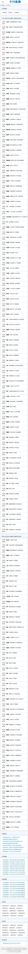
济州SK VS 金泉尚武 (14, 314)
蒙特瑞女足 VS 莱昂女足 (16, 129)
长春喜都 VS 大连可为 (14, 222)
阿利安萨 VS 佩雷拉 (14, 73)
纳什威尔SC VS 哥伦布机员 (16, 786)
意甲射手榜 (12, 927)
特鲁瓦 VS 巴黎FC (13, 678)
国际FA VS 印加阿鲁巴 (15, 83)
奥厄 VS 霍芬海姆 (14, 416)
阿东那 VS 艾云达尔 (14, 155)
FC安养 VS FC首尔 (14, 293)
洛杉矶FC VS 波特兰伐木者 (16, 811)
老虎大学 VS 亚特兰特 (15, 98)
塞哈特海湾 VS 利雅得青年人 (16, 642)
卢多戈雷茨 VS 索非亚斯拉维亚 (16, 545)
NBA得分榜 (13, 935)
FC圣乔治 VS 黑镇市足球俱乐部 (17, 227)
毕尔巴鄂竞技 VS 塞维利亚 (15, 514)
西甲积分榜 (20, 905)
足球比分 (10, 12)
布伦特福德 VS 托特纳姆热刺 (15, 591)
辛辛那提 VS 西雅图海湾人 (16, 755)
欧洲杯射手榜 (13, 932)
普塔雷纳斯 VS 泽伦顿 (15, 93)
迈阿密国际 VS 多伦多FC (15, 760)
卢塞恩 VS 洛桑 (13, 540)
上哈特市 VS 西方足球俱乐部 (17, 78)
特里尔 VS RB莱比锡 (14, 555)
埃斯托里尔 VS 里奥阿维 (14, 617)
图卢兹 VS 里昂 (12, 658)
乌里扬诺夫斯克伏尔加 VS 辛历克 (16, 391)
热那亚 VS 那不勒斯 (13, 673)
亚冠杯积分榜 (12, 910)
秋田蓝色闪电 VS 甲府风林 (16, 237)
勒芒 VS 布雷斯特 (13, 652)
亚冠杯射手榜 (12, 930)
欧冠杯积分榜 (5, 913)
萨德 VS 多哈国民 (15, 596)
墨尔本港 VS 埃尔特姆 (15, 134)
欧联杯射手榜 (21, 930)
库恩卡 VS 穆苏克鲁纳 (15, 52)
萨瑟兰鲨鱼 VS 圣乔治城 (15, 175)
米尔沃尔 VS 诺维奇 (13, 350)
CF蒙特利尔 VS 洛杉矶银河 (16, 734)
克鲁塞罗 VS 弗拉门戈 (15, 765)
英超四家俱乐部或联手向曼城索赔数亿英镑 (12, 849)
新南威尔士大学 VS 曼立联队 (16, 196)
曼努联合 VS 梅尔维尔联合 (17, 124)
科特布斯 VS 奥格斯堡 (15, 329)
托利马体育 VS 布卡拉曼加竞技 (17, 709)
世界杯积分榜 (5, 905)
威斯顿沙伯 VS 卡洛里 (16, 68)
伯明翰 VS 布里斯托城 (14, 339)
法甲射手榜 (19, 927)
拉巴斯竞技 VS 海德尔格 (15, 119)
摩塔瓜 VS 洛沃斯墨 (14, 88)
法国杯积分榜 (5, 915)
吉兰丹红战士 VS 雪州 (15, 396)
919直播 (2, 5)
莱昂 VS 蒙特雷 (13, 104)
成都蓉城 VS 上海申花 (14, 360)
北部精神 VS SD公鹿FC (15, 201)
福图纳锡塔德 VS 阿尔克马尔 (15, 504)
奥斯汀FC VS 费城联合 (15, 776)
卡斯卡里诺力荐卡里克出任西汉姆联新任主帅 (13, 841)
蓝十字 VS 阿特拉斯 (14, 827)
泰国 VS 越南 (13, 406)
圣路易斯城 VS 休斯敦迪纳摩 (16, 770)
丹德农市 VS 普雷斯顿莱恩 (16, 186)
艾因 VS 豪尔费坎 (15, 601)
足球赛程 (17, 12)
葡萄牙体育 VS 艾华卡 (14, 688)
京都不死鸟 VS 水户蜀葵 (15, 257)
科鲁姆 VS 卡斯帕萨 (13, 560)
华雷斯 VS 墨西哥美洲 (15, 114)
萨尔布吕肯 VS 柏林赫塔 (15, 432)
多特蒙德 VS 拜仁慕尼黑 (15, 647)
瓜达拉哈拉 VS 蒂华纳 (15, 729)
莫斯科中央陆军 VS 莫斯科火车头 (16, 627)
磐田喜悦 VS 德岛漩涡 (15, 283)
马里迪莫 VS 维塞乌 (13, 498)
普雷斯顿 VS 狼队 (13, 473)
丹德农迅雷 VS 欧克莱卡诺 (16, 191)
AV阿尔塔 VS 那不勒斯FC (14, 816)
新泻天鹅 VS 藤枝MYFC (15, 278)
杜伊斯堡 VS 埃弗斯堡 (15, 422)
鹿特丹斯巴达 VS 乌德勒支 (15, 606)
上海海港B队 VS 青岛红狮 (15, 206)
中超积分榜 (4, 910)
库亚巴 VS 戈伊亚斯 (14, 719)
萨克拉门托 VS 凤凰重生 (15, 822)
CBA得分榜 (20, 935)
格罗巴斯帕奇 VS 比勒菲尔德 (16, 550)
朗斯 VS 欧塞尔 (12, 524)
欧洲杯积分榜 (13, 913)
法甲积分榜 (19, 908)
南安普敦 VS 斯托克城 (14, 442)
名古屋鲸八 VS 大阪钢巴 (15, 263)
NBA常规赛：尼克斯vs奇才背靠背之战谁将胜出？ (14, 847)
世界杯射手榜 (5, 925)
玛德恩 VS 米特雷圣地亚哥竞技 (16, 27)
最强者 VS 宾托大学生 (15, 37)
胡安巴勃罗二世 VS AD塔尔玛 (16, 699)
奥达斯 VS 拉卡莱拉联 (15, 63)
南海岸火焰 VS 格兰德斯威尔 (17, 160)
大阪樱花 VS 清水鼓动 (15, 273)
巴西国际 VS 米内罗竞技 (15, 714)
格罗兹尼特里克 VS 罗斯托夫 (15, 509)
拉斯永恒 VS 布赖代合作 (15, 570)
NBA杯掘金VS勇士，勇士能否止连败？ (11, 837)
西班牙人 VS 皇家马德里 (14, 693)
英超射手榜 (13, 925)
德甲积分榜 (4, 908)
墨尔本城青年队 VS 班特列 (16, 145)
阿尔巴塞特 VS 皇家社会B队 (15, 622)
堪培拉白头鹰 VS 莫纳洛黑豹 (16, 139)
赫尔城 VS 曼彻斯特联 (14, 355)
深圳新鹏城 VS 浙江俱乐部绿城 (16, 365)
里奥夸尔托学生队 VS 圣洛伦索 (16, 47)
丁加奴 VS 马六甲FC (14, 386)
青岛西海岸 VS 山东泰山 (14, 375)
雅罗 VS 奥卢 (12, 488)
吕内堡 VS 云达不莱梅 (15, 411)
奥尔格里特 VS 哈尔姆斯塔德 (16, 401)
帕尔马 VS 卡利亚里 (13, 668)
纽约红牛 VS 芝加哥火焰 (15, 750)
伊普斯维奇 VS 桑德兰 (14, 437)
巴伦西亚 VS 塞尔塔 (13, 632)
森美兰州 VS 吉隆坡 (14, 232)
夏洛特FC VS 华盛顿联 (15, 740)
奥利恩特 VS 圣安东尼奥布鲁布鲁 (17, 57)
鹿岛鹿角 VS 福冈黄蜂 (15, 242)
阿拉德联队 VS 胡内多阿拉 (15, 529)
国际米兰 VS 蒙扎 (13, 586)
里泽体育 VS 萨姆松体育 (14, 565)
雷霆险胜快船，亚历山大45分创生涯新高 (12, 851)
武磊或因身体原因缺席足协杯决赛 (10, 843)
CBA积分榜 (20, 915)
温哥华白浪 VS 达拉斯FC (15, 796)
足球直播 (8, 5)
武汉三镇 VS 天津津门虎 (14, 324)
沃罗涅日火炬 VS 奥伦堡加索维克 (16, 380)
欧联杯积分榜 (21, 910)
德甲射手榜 (4, 927)
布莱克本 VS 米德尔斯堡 (14, 463)
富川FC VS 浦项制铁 (14, 304)
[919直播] (15, 2)
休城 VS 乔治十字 (14, 165)
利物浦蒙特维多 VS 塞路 (15, 21)
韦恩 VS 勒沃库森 (14, 334)
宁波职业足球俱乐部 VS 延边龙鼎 (16, 319)
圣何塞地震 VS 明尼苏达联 (16, 801)
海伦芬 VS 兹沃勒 (13, 683)
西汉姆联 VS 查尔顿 (13, 478)
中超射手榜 (4, 930)
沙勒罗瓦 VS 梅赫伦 (13, 575)
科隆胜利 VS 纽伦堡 (14, 427)
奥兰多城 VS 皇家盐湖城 (15, 745)
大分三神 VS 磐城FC (14, 268)
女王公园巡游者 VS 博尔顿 (15, 457)
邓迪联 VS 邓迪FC (13, 611)
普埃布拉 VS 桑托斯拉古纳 (16, 791)
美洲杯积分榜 (22, 913)
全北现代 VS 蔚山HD (14, 298)
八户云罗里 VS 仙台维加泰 (16, 211)
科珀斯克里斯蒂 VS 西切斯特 (15, 781)
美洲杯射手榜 (22, 932)
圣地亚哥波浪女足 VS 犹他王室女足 (18, 109)
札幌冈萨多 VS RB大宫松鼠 (16, 170)
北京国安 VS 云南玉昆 (14, 370)
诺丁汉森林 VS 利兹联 (14, 483)
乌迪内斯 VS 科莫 (13, 581)
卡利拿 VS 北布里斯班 (16, 180)
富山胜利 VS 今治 (14, 252)
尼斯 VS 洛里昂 (12, 663)
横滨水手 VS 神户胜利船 (15, 309)
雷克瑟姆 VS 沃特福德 (14, 493)
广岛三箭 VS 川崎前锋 (15, 288)
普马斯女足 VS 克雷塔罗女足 (17, 42)
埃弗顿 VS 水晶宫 (13, 452)
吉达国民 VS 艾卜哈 (14, 637)
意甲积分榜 (12, 908)
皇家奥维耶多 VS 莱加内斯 (15, 519)
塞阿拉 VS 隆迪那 (14, 704)
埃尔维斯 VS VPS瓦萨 (14, 447)
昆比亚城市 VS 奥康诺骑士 (16, 150)
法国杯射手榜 (5, 935)
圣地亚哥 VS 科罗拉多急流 (16, 806)
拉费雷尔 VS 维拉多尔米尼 (17, 32)
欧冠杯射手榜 (5, 932)
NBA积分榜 (13, 915)
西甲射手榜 (20, 925)
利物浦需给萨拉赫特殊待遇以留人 (10, 839)
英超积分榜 (13, 905)
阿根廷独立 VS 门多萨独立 (15, 724)
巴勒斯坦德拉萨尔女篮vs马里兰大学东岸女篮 (11, 943)
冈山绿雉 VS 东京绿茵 (15, 247)
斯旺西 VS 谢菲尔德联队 (14, 468)
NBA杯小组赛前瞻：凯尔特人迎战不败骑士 (12, 845)
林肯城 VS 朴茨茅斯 (13, 345)
